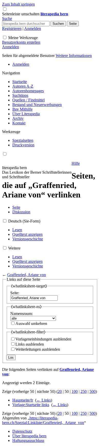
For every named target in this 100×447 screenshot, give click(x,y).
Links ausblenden (29, 344)
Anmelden (32, 28)
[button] (21, 14)
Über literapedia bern (29, 436)
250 (84, 391)
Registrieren (12, 28)
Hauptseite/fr (22, 400)
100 (75, 391)
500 (92, 391)
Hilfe (76, 163)
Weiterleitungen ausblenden (37, 349)
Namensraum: (21, 313)
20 (60, 391)
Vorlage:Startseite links (30, 405)
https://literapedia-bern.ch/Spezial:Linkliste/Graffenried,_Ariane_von (43, 420)
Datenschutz (22, 431)
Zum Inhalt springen (18, 4)
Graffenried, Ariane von (26, 275)
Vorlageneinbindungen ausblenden (43, 339)
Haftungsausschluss (28, 440)
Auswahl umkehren (31, 323)
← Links (43, 400)
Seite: (14, 293)
